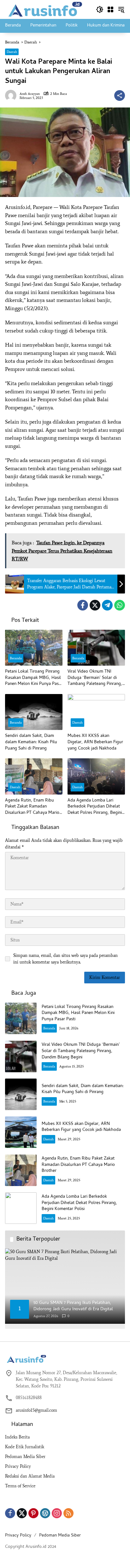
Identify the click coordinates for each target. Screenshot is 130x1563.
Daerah (12, 52)
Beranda (16, 658)
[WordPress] (45, 1513)
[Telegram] (107, 605)
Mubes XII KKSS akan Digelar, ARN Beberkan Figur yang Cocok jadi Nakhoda (95, 742)
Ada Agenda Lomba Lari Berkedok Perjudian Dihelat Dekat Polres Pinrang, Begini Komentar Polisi (95, 807)
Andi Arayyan (30, 94)
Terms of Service (20, 1486)
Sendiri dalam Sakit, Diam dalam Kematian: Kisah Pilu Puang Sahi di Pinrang (31, 742)
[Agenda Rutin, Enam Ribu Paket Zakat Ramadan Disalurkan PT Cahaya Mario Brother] (33, 776)
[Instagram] (57, 1513)
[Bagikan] (119, 95)
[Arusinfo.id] (44, 9)
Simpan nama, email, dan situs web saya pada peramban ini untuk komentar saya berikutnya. (65, 959)
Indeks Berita (17, 1437)
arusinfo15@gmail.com (36, 1410)
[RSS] (68, 1513)
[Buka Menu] (110, 9)
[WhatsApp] (119, 605)
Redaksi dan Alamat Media (30, 1476)
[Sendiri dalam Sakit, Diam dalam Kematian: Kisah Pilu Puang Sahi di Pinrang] (33, 712)
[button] (99, 9)
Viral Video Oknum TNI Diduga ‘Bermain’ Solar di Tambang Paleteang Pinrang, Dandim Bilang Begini (95, 678)
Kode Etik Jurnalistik (24, 1447)
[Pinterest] (33, 1513)
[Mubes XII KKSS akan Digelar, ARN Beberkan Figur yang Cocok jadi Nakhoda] (96, 712)
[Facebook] (82, 605)
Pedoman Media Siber (25, 1456)
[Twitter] (95, 605)
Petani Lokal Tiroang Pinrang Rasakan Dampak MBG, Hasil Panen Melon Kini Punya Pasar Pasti (33, 678)
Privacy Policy (18, 1466)
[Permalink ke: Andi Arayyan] (12, 95)
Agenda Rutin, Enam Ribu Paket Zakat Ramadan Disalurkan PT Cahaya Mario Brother (32, 807)
